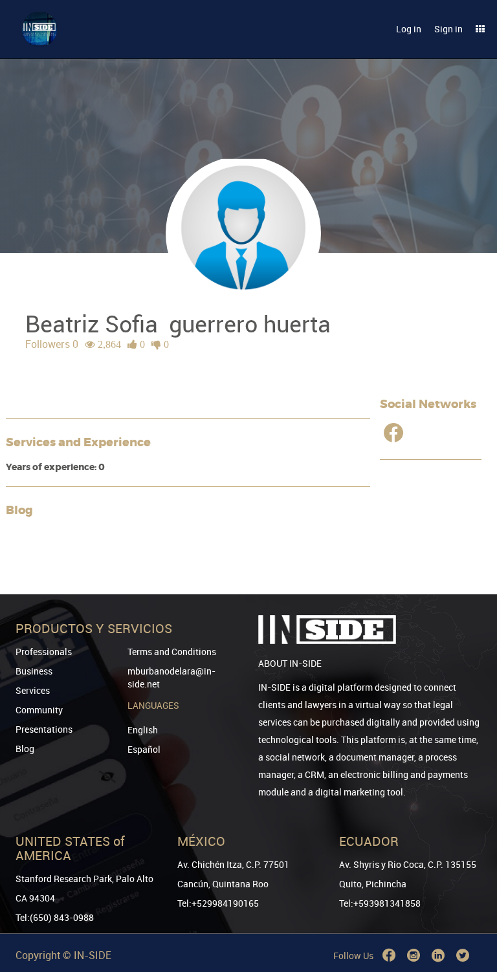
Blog (25, 748)
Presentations (44, 729)
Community (39, 710)
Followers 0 (51, 344)
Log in (408, 29)
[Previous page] (469, 915)
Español (143, 749)
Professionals (44, 651)
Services (33, 690)
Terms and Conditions (171, 651)
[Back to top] (469, 896)
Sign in (448, 29)
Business (34, 671)
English (142, 730)
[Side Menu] (480, 29)
